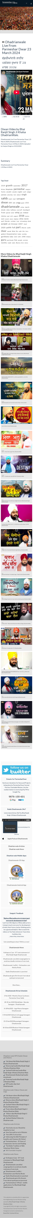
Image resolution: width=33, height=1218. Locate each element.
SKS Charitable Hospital (13, 1150)
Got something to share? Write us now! (16, 942)
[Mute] (25, 820)
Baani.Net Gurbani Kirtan (11, 1213)
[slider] (28, 820)
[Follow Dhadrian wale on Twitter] (17, 1194)
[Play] (3, 820)
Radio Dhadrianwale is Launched (16, 971)
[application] (16, 820)
